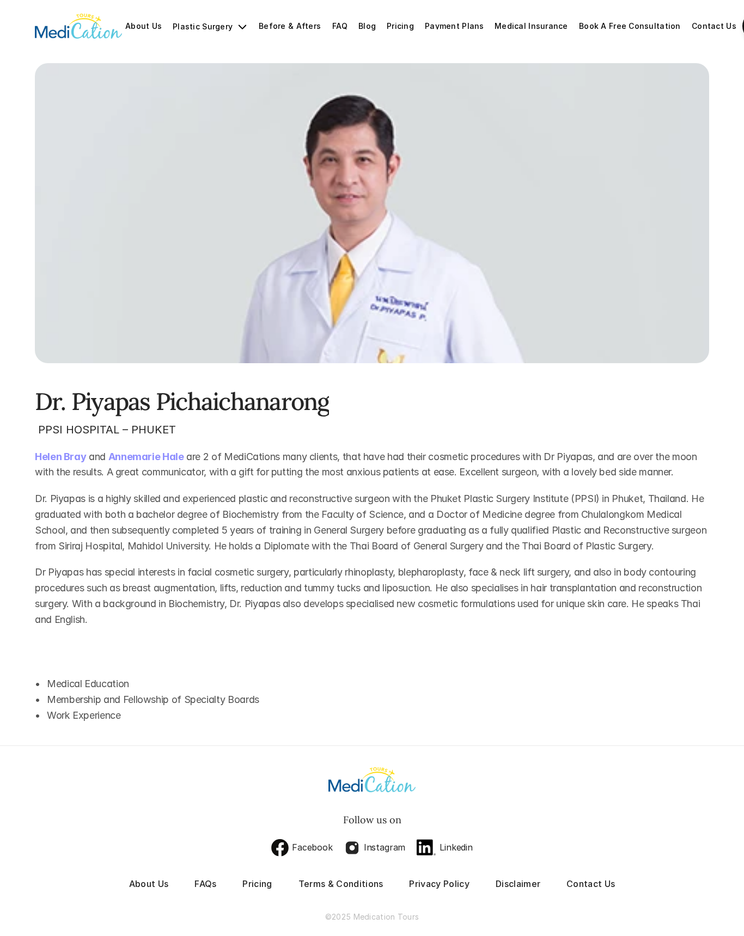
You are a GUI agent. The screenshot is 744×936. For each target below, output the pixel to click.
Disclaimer (518, 883)
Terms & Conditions (340, 883)
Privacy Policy (439, 883)
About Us (149, 883)
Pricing (257, 883)
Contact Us (590, 883)
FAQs (205, 883)
